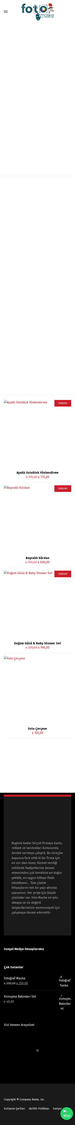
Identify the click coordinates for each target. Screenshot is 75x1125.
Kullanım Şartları (14, 1108)
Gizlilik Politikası (39, 1108)
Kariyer (57, 1108)
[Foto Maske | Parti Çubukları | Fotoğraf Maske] (37, 11)
